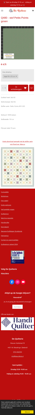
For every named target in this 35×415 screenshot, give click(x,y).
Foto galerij (4, 201)
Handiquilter (5, 222)
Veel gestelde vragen (7, 209)
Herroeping (4, 236)
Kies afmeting (7, 72)
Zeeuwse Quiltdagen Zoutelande (11, 231)
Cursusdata (5, 192)
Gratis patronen (6, 205)
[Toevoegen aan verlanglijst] (31, 88)
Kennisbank (5, 227)
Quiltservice (5, 214)
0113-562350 (17, 352)
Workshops (4, 196)
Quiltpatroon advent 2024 (9, 244)
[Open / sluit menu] (2, 10)
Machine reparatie (7, 218)
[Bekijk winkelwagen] (33, 10)
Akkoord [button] (27, 412)
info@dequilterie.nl (17, 356)
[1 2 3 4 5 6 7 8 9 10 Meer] (4, 88)
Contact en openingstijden (9, 240)
